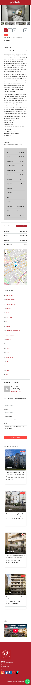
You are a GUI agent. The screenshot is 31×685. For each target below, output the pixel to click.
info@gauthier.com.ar (16, 391)
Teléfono (8, 370)
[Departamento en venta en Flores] (15, 264)
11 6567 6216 (16, 388)
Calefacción (9, 317)
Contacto (3, 670)
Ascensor (8, 308)
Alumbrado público (10, 304)
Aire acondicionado (10, 299)
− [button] (5, 253)
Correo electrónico (8, 416)
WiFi (7, 375)
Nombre (5, 402)
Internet (8, 344)
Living (7, 352)
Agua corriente (9, 295)
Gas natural (8, 339)
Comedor (8, 326)
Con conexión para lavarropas (13, 330)
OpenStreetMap (19, 284)
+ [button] (5, 251)
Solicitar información (15, 437)
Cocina (7, 321)
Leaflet (13, 284)
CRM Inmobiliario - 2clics (19, 681)
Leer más (3, 661)
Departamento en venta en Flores (15, 555)
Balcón (7, 313)
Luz (7, 361)
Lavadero (8, 348)
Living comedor (9, 357)
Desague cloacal (10, 335)
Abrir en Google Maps (22, 226)
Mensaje (5, 423)
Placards (8, 366)
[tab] (6, 30)
